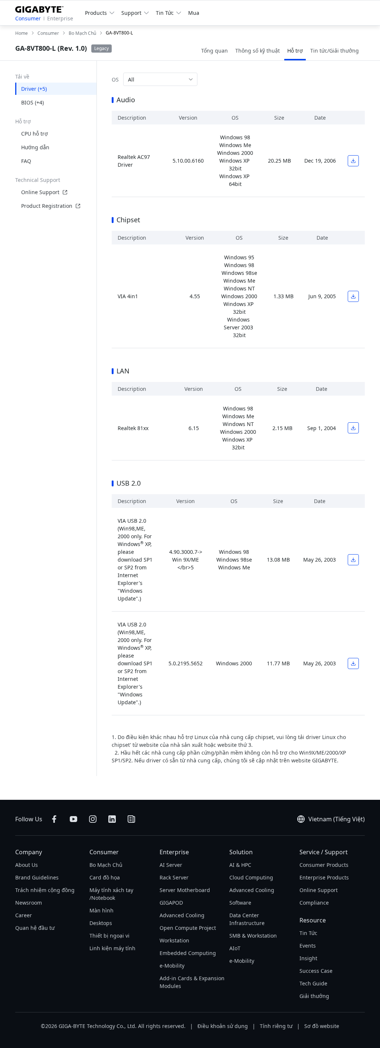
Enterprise (60, 18)
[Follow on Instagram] (92, 819)
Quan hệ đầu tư (35, 927)
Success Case (315, 970)
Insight (308, 958)
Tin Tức (308, 932)
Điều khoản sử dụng (222, 1025)
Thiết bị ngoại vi (109, 935)
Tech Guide (313, 983)
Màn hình (101, 910)
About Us (26, 864)
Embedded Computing (188, 952)
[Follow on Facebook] (54, 819)
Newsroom (28, 902)
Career (23, 915)
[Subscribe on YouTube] (73, 819)
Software (240, 902)
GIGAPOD (171, 902)
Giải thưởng (314, 995)
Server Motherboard (185, 890)
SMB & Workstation (253, 935)
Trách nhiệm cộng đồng (45, 890)
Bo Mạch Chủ (105, 864)
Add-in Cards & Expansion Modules (192, 982)
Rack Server (174, 877)
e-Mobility (172, 965)
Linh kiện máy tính (112, 948)
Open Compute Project (188, 927)
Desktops (100, 922)
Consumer (28, 18)
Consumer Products (323, 864)
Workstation (174, 940)
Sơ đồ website (321, 1025)
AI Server (171, 864)
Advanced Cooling (182, 915)
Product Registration (46, 205)
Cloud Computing (251, 877)
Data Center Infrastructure (247, 919)
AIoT (234, 948)
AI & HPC (240, 864)
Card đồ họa (104, 877)
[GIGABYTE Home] (42, 8)
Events (307, 945)
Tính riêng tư (276, 1025)
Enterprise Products (324, 877)
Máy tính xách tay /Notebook (111, 893)
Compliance (314, 902)
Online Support (40, 192)
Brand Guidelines (37, 877)
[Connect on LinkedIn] (112, 819)
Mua (193, 12)
